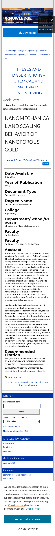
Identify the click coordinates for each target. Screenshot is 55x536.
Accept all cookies (27, 519)
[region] (27, 508)
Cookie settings (16, 504)
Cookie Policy (33, 508)
